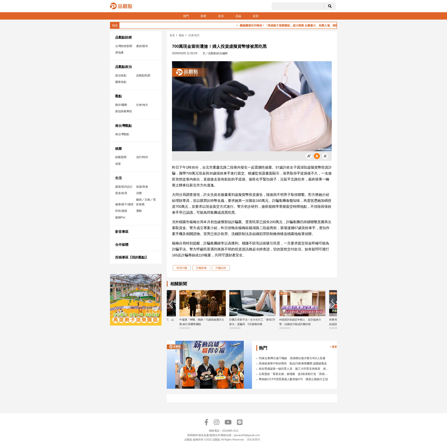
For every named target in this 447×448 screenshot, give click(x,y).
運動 (139, 210)
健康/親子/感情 (124, 204)
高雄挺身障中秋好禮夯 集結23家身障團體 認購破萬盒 (293, 363)
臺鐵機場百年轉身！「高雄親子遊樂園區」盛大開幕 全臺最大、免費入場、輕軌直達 (277, 25)
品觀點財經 (123, 37)
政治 (221, 16)
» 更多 (333, 346)
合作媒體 (122, 244)
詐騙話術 (221, 267)
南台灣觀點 (123, 125)
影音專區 (122, 231)
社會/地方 (142, 104)
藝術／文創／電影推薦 (146, 202)
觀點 (118, 96)
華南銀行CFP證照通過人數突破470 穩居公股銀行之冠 (293, 379)
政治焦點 (120, 75)
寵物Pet (120, 217)
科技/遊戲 (121, 210)
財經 (203, 16)
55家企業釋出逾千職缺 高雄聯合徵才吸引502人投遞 (292, 358)
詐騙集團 (201, 267)
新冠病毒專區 (123, 111)
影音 (256, 16)
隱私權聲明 (253, 439)
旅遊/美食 (142, 186)
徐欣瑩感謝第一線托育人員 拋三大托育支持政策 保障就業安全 (294, 368)
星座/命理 (121, 193)
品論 (238, 16)
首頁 (172, 35)
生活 (118, 178)
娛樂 (118, 148)
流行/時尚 (142, 157)
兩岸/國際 (121, 104)
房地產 (119, 52)
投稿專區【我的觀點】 (131, 257)
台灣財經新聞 (123, 46)
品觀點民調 (143, 75)
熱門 (186, 16)
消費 (139, 193)
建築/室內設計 (124, 186)
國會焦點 (120, 81)
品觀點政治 (123, 67)
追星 (118, 163)
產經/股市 (142, 46)
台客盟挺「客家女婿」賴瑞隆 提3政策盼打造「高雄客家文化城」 (294, 374)
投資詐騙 (182, 267)
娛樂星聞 (120, 157)
